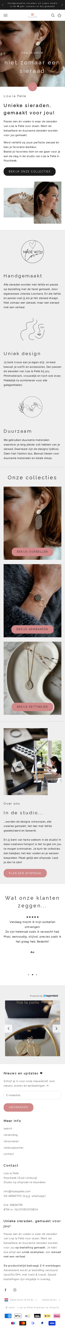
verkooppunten (13, 1147)
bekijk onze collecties (29, 171)
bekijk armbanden (32, 629)
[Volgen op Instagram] (15, 1290)
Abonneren (18, 1107)
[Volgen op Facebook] (5, 1290)
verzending (11, 1135)
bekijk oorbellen (32, 551)
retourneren (11, 1141)
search (8, 1128)
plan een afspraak (25, 873)
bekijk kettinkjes (32, 706)
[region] (32, 54)
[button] (32, 1028)
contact (9, 1154)
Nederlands (49, 1300)
